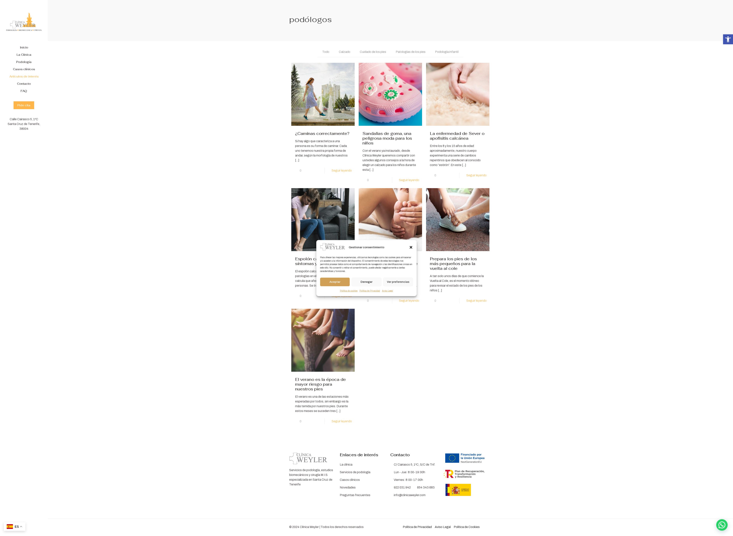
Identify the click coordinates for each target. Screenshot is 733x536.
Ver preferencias (398, 281)
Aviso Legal (387, 290)
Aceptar (334, 281)
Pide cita (23, 105)
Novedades (348, 487)
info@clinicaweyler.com (409, 495)
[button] (728, 39)
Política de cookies (349, 290)
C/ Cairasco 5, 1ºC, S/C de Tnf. (414, 464)
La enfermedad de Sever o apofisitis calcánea (457, 136)
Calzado (344, 51)
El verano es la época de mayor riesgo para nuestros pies (320, 384)
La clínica (346, 464)
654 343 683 (426, 487)
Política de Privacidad (369, 290)
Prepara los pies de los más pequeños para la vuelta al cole (453, 263)
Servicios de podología (355, 472)
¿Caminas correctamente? (322, 133)
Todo (325, 51)
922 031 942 (402, 487)
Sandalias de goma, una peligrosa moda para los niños (387, 138)
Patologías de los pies (410, 51)
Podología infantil (447, 51)
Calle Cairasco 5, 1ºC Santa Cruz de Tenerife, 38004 (24, 124)
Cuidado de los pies (373, 51)
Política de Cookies (467, 527)
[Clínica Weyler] (24, 22)
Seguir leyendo (342, 170)
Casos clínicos (350, 479)
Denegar (366, 281)
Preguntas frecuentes (355, 495)
